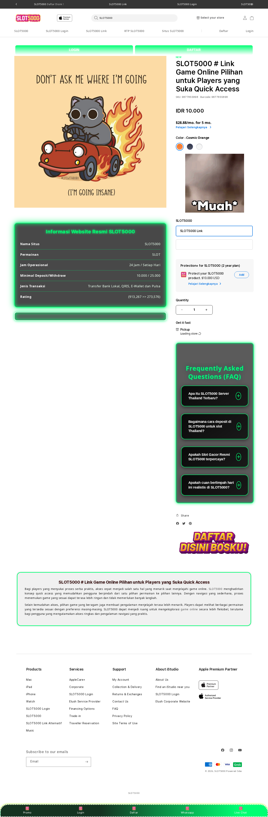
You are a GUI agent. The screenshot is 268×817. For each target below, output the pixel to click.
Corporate (76, 687)
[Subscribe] (86, 762)
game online (189, 609)
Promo (27, 812)
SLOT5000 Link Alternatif (44, 723)
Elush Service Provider (84, 701)
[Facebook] (178, 524)
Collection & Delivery (127, 687)
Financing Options (82, 708)
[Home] (28, 18)
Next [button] (252, 4)
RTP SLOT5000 (134, 31)
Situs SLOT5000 (173, 31)
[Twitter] (185, 524)
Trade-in (75, 716)
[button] (21, 31)
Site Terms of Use (125, 723)
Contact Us (120, 701)
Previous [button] (16, 4)
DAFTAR (194, 50)
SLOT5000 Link (118, 4)
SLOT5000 (49, 4)
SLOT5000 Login (187, 4)
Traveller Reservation (84, 723)
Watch (30, 701)
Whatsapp (187, 812)
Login (80, 812)
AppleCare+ (77, 679)
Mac (29, 679)
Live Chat (240, 812)
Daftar (134, 812)
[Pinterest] (191, 524)
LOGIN (74, 50)
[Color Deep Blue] (190, 147)
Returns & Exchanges (127, 694)
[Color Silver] (199, 147)
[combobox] (134, 17)
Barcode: (205, 97)
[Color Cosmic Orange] (180, 147)
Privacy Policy (122, 716)
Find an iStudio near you (173, 687)
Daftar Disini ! (55, 4)
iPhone (31, 694)
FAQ (115, 708)
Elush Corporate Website (173, 701)
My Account (120, 679)
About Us (162, 679)
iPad (29, 687)
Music (30, 730)
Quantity (182, 300)
